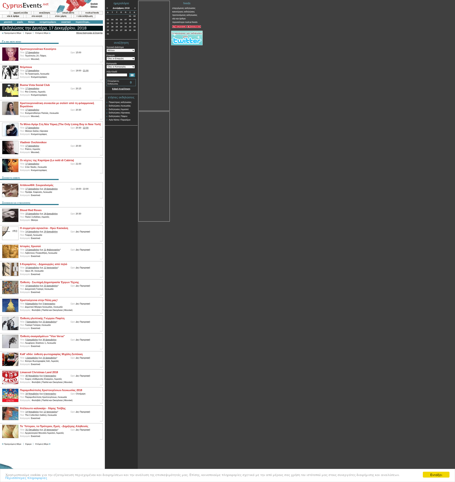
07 (126, 20)
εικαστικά (66, 22)
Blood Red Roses (31, 210)
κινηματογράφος (48, 22)
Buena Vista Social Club (35, 85)
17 (108, 27)
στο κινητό (37, 16)
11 (112, 23)
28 (126, 30)
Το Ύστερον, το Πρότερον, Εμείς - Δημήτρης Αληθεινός (54, 426)
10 (108, 23)
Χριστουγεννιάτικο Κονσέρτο (38, 49)
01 (130, 16)
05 (117, 20)
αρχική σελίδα (21, 13)
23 (134, 27)
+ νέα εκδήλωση (84, 16)
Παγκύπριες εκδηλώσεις (120, 102)
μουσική (8, 22)
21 (126, 27)
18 (112, 27)
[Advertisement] (154, 55)
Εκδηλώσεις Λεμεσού (119, 109)
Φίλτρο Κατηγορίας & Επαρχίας (89, 33)
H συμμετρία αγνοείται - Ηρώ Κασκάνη (44, 228)
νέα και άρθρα (179, 18)
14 (126, 23)
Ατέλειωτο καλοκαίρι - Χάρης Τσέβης (43, 408)
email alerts (68, 13)
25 (112, 30)
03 (108, 20)
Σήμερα (28, 33)
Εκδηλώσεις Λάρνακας (119, 112)
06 (121, 20)
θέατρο (31, 22)
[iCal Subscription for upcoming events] (179, 26)
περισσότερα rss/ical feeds (184, 22)
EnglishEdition (94, 5)
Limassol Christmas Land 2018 (39, 372)
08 (130, 20)
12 (117, 23)
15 (130, 23)
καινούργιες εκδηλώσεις (183, 11)
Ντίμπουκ (26, 67)
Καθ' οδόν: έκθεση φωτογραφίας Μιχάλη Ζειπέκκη (51, 354)
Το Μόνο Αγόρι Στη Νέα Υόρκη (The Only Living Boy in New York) (60, 124)
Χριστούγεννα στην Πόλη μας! (39, 300)
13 (121, 23)
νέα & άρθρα (13, 16)
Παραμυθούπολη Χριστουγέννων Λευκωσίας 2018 (51, 390)
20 (121, 27)
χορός (20, 22)
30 (134, 30)
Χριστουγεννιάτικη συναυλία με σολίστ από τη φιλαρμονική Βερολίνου (57, 105)
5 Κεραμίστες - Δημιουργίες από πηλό (43, 264)
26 (117, 30)
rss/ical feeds (92, 13)
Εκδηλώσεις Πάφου (118, 116)
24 (108, 30)
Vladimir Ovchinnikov (33, 142)
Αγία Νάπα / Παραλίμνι (119, 120)
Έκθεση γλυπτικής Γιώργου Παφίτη (42, 318)
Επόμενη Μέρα (41, 33)
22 (130, 27)
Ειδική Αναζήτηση (121, 89)
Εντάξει (436, 474)
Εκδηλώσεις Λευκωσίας (120, 106)
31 (108, 34)
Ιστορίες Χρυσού (30, 246)
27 (121, 30)
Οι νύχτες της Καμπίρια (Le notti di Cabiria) (47, 160)
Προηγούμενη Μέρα (12, 33)
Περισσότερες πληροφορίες (26, 477)
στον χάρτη (60, 16)
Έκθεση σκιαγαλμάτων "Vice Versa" (42, 336)
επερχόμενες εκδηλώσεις (184, 8)
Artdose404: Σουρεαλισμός (36, 185)
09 (134, 20)
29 (130, 30)
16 (134, 23)
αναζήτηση (44, 13)
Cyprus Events (25, 5)
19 (117, 27)
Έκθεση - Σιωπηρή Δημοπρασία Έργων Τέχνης (49, 282)
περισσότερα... (83, 22)
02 (134, 16)
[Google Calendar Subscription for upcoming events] (194, 26)
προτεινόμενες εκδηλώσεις (184, 15)
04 (112, 20)
